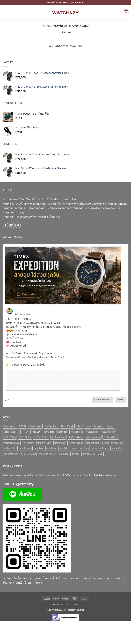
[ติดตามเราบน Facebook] (6, 225)
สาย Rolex (51, 448)
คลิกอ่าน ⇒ (25, 216)
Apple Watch (10, 426)
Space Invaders (11, 431)
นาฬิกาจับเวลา (44, 442)
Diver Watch (67, 426)
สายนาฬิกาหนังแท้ (47, 454)
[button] (5, 13)
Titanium (35, 431)
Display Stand (51, 426)
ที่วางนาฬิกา (28, 442)
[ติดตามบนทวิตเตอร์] (18, 225)
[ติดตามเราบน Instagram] (12, 225)
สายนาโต (63, 454)
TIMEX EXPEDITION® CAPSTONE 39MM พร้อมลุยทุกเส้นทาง (40, 373)
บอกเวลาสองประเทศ (111, 442)
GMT (79, 426)
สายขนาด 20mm (80, 448)
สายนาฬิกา (116, 448)
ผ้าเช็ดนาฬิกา (10, 448)
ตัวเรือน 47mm (111, 437)
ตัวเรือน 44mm (76, 437)
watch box (62, 431)
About (55, 604)
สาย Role (39, 448)
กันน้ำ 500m (25, 437)
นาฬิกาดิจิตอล (76, 442)
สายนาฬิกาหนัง (28, 454)
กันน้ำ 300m (10, 437)
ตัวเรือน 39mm (41, 437)
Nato (87, 426)
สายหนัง (75, 454)
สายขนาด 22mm (100, 448)
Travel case (48, 431)
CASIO (22, 426)
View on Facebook (102, 399)
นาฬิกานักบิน (92, 442)
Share (120, 399)
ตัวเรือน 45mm (93, 437)
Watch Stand (76, 431)
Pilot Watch (98, 426)
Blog (76, 604)
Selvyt (110, 426)
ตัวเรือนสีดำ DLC (12, 442)
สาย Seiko (64, 448)
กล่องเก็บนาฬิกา (108, 431)
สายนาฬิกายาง (11, 454)
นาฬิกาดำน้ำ (60, 442)
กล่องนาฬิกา (92, 431)
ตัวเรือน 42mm (58, 437)
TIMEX (24, 431)
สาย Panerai (26, 448)
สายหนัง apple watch (92, 454)
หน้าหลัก (46, 26)
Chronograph (35, 426)
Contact (66, 604)
